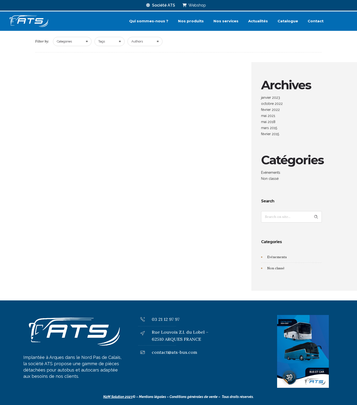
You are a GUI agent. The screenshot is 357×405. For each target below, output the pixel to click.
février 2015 (270, 134)
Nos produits (191, 21)
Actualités (258, 21)
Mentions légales (152, 397)
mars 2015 (269, 128)
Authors (137, 41)
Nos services (225, 21)
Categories (64, 41)
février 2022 (270, 110)
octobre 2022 (272, 104)
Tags (101, 41)
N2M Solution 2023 (118, 397)
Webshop (197, 5)
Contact (315, 21)
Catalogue (288, 21)
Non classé (270, 179)
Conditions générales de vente (194, 397)
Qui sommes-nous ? (148, 21)
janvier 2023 (270, 97)
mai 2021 (268, 116)
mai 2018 (268, 122)
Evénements (270, 172)
